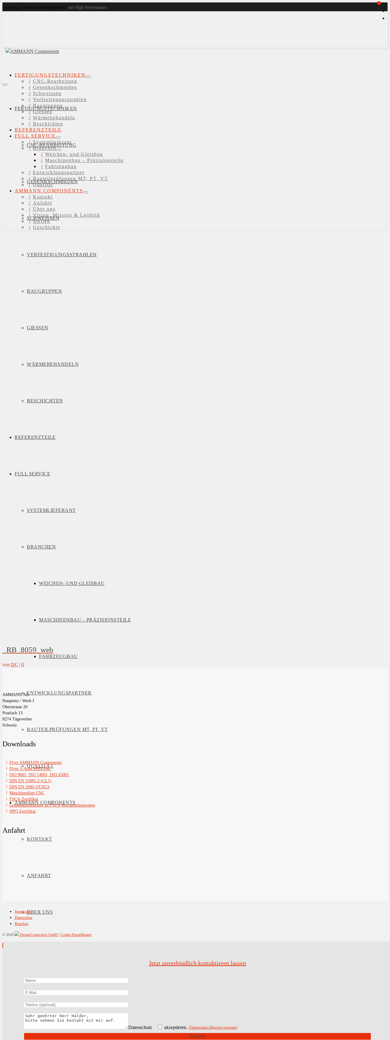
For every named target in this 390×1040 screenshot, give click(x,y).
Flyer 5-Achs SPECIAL (30, 768)
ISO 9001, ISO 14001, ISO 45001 (39, 774)
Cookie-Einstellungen (75, 935)
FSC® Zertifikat (23, 799)
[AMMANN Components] (50, 44)
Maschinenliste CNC (26, 793)
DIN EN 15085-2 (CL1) (30, 781)
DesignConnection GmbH (38, 935)
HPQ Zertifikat (22, 811)
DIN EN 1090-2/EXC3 (29, 787)
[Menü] (4, 85)
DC (14, 664)
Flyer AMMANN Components (35, 762)
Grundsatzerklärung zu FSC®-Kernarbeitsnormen (52, 805)
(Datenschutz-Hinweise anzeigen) (213, 1028)
